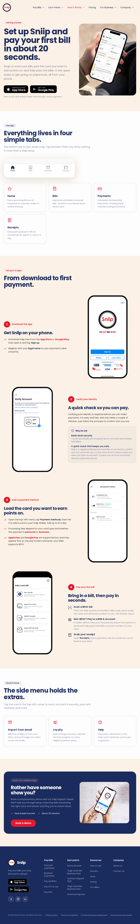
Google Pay (31, 537)
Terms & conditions (69, 915)
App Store (46, 339)
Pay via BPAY (50, 881)
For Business (106, 7)
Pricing (92, 7)
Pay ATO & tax (51, 886)
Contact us (119, 871)
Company (125, 7)
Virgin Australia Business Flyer (74, 872)
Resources (95, 860)
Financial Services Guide (121, 915)
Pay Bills (37, 7)
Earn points (73, 860)
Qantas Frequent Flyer (75, 880)
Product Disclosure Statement (94, 915)
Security (94, 871)
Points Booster (74, 865)
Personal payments (49, 866)
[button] (42, 7)
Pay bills (48, 860)
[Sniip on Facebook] (11, 899)
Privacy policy (52, 915)
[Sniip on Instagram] (18, 899)
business (44, 532)
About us (117, 865)
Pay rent (48, 892)
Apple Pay (14, 537)
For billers (94, 887)
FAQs (92, 876)
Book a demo (23, 823)
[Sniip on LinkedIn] (25, 899)
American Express (76, 894)
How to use (95, 865)
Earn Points (54, 7)
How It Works (74, 7)
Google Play (62, 339)
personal (30, 532)
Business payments (49, 874)
